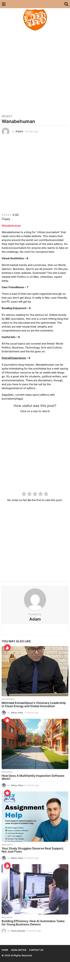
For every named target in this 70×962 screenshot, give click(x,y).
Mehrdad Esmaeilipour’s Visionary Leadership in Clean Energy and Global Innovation (34, 704)
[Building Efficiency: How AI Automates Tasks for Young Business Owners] (35, 889)
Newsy (7, 116)
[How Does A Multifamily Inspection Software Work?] (35, 744)
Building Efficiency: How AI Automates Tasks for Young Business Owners (33, 922)
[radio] (23, 494)
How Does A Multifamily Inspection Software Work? (33, 777)
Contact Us (36, 950)
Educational (8, 699)
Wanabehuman (11, 225)
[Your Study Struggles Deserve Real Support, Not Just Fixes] (35, 816)
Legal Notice (18, 950)
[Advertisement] (35, 71)
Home (5, 950)
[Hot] (7, 647)
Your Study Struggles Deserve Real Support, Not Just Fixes (33, 850)
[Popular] (7, 720)
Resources (7, 772)
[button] (4, 4)
